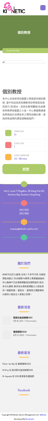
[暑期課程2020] (6, 334)
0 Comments (30, 321)
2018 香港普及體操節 (24, 376)
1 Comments (31, 335)
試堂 (26, 169)
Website (43, 414)
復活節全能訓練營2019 (22, 370)
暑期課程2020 (20, 331)
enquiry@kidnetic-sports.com (24, 228)
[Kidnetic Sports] (14, 7)
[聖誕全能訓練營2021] (6, 320)
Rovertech (30, 419)
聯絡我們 (29, 118)
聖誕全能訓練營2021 (22, 317)
